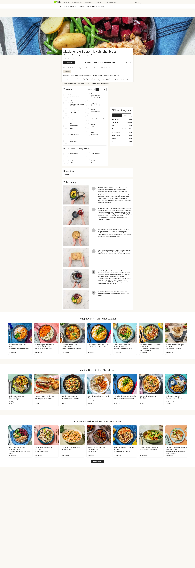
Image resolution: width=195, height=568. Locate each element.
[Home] (60, 6)
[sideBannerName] (121, 95)
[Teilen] (130, 62)
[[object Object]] (126, 62)
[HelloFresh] (57, 2)
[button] (84, 89)
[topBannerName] (97, 12)
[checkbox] (63, 58)
